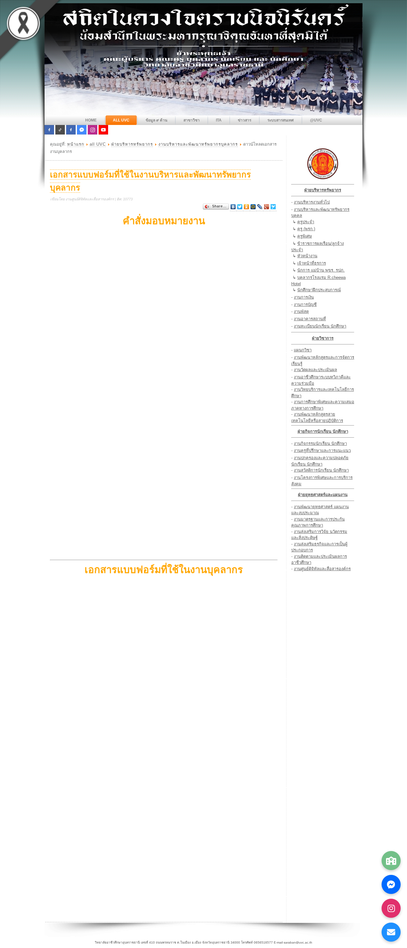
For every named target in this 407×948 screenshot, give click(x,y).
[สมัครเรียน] (391, 860)
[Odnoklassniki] (246, 207)
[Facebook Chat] (391, 884)
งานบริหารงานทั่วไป (312, 202)
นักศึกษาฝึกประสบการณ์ (319, 289)
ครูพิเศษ (304, 236)
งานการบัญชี (305, 304)
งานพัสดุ (301, 311)
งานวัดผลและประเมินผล (315, 369)
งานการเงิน (304, 297)
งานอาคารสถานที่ (310, 318)
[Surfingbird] (273, 207)
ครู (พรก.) (306, 228)
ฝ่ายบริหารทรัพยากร (132, 144)
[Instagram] (391, 908)
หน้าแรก (75, 144)
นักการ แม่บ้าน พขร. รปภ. (321, 270)
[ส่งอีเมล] (391, 932)
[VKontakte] (233, 207)
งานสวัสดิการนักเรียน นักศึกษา (321, 470)
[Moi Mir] (253, 207)
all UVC (98, 144)
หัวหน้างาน (307, 255)
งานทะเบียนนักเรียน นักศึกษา (320, 326)
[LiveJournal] (260, 207)
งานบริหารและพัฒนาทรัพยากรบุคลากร (198, 144)
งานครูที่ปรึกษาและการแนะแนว (322, 450)
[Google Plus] (266, 207)
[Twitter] (240, 207)
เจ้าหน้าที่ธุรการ (311, 263)
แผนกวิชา (303, 350)
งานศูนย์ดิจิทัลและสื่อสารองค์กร (322, 568)
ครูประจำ (305, 221)
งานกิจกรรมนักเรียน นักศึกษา (320, 443)
